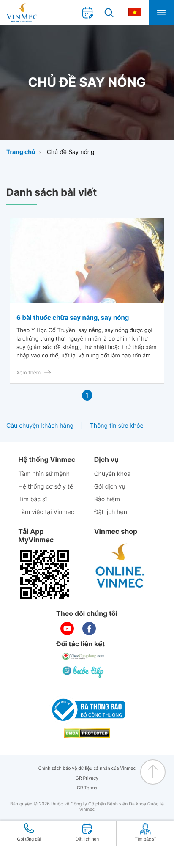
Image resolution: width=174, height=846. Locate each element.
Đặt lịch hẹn (110, 512)
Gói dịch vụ (109, 486)
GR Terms (87, 788)
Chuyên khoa (112, 474)
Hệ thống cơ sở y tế (45, 486)
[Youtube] (67, 628)
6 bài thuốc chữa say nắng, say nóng (72, 317)
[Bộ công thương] (87, 709)
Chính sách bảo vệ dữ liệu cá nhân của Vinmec (87, 768)
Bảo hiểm (107, 499)
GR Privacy (87, 778)
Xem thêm (28, 372)
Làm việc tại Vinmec (46, 512)
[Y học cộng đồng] (83, 656)
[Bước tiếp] (83, 671)
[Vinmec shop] (120, 566)
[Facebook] (89, 628)
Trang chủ (20, 152)
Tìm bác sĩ (32, 499)
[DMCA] (87, 733)
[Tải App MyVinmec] (44, 574)
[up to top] (153, 772)
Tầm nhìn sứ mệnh (44, 474)
